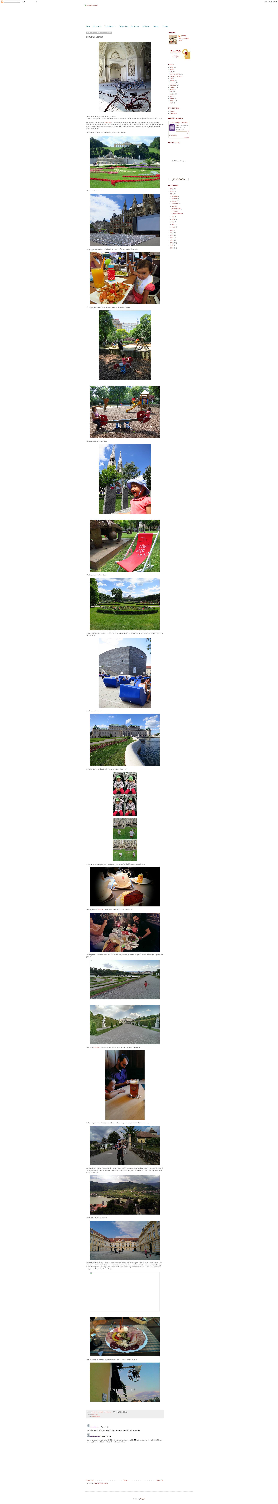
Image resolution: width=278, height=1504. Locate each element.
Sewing (155, 26)
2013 (172, 194)
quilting (172, 89)
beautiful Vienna (176, 208)
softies (172, 98)
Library (165, 26)
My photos (135, 26)
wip (171, 103)
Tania (177, 125)
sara (171, 92)
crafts (171, 78)
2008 (172, 240)
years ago (108, 122)
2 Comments (108, 1412)
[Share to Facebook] (124, 1412)
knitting (172, 87)
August (174, 206)
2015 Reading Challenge (179, 122)
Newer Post (90, 1480)
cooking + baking (175, 74)
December (175, 196)
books (172, 69)
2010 (172, 235)
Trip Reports (110, 26)
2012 (172, 230)
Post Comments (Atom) (101, 1483)
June (173, 219)
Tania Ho (95, 1412)
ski (171, 96)
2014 (172, 191)
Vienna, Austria (96, 1416)
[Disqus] (125, 1450)
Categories (123, 26)
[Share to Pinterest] (126, 1412)
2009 (172, 238)
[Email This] (118, 1412)
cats (171, 72)
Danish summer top (177, 213)
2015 (172, 189)
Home (88, 26)
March (174, 227)
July (173, 217)
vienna (96, 1414)
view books (186, 137)
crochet (172, 80)
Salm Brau (96, 1047)
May (173, 222)
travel (92, 1414)
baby (171, 67)
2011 (172, 233)
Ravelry (172, 111)
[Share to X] (122, 1412)
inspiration (173, 85)
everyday (172, 83)
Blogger (142, 1499)
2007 (172, 243)
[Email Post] (114, 1412)
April (173, 224)
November (175, 199)
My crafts (97, 26)
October (174, 201)
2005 (172, 248)
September (175, 204)
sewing (172, 94)
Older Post (160, 1480)
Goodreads (173, 113)
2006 (172, 245)
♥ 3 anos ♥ (175, 211)
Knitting (146, 26)
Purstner (100, 909)
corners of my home (176, 76)
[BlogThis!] (120, 1412)
